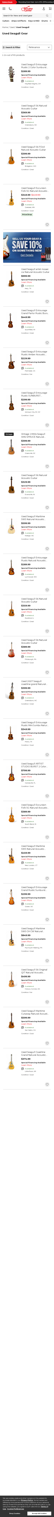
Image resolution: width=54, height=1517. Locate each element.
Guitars (5, 21)
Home (5, 27)
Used (12, 27)
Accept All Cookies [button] (39, 1513)
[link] (35, 66)
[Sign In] (44, 9)
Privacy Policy (27, 1500)
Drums (45, 21)
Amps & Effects (18, 21)
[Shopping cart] (50, 9)
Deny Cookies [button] (14, 1513)
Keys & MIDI (33, 21)
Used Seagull (22, 27)
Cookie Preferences (15, 1509)
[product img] (11, 74)
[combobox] (39, 47)
